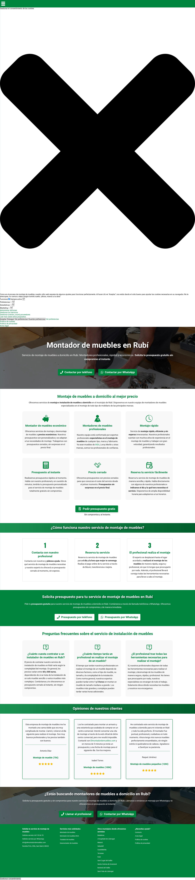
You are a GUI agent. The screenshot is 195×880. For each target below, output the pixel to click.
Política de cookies (7, 321)
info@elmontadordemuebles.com (34, 842)
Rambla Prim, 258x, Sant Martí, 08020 (35, 846)
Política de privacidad (8, 324)
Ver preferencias (21, 319)
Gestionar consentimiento (10, 879)
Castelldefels (102, 850)
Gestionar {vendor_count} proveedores (15, 315)
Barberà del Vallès (104, 868)
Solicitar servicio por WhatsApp (33, 839)
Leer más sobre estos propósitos (13, 317)
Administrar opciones (8, 310)
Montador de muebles (67, 832)
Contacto (138, 832)
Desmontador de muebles (69, 843)
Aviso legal (4, 326)
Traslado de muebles (67, 839)
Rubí (99, 857)
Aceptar (3, 319)
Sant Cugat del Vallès (105, 860)
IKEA (97, 444)
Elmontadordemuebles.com (103, 740)
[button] (97, 151)
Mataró (100, 842)
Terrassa (101, 853)
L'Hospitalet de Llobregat (106, 839)
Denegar (10, 319)
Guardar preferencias (37, 319)
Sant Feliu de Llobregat (106, 871)
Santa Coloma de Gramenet (107, 864)
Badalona (101, 835)
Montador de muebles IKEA (69, 836)
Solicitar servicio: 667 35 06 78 (32, 835)
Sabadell (100, 846)
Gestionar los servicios (9, 312)
